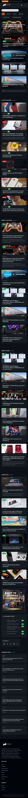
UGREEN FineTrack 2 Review (13, 624)
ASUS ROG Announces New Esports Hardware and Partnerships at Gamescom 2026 (12, 339)
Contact (3, 787)
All (3, 14)
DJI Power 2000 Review (12, 631)
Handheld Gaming (16, 17)
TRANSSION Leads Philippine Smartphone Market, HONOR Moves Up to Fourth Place (13, 302)
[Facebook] (4, 644)
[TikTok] (17, 644)
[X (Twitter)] (7, 644)
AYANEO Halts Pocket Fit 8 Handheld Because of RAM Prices (13, 583)
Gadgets (3, 766)
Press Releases (4, 770)
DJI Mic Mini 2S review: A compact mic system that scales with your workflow (14, 209)
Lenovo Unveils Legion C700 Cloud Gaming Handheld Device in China (12, 512)
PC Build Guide (6, 17)
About (2, 785)
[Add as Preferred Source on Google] (10, 10)
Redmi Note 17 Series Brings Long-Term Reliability (14, 710)
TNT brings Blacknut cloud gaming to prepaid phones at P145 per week (13, 236)
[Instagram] (10, 644)
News (14, 14)
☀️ (21, 5)
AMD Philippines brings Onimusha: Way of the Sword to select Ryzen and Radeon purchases (13, 260)
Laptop (3, 778)
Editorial (21, 14)
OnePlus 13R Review (11, 633)
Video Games (4, 776)
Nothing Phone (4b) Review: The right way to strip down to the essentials (13, 191)
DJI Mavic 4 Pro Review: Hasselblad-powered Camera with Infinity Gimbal (13, 628)
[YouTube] (14, 644)
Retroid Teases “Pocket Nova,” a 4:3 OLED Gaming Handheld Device (13, 547)
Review (8, 14)
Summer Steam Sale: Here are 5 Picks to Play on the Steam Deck (14, 529)
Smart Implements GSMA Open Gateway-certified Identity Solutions (12, 730)
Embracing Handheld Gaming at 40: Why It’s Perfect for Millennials (13, 659)
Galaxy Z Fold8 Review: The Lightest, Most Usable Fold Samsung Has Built (13, 134)
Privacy (3, 789)
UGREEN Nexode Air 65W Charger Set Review (12, 621)
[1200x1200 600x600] (13, 610)
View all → (14, 100)
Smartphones (4, 768)
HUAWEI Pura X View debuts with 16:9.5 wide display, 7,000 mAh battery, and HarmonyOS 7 (14, 458)
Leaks (2, 774)
